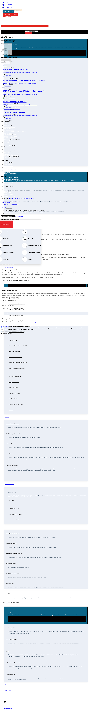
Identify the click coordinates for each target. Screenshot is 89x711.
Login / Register (8, 11)
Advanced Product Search (12, 10)
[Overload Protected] (6, 47)
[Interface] (25, 29)
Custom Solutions (8, 164)
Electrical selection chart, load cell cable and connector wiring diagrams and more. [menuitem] (27, 577)
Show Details (16, 107)
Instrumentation (7, 133)
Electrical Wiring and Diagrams (13, 573)
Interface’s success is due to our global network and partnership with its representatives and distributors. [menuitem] (32, 537)
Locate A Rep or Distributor (10, 157)
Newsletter (6, 191)
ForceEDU (8, 593)
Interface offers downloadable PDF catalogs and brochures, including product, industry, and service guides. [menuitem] (32, 547)
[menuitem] (46, 190)
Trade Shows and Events (11, 639)
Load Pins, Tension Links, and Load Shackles (14, 131)
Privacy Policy (32, 322)
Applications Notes (10, 186)
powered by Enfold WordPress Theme (24, 198)
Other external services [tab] (7, 285)
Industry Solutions (8, 166)
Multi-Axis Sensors (8, 128)
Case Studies (6, 170)
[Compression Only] (6, 49)
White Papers (9, 208)
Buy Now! (7, 72)
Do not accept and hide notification (21, 326)
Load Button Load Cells (9, 127)
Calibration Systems (8, 141)
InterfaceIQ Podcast (10, 674)
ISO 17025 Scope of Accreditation (13, 433)
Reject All (12, 216)
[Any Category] (6, 43)
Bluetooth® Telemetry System (11, 137)
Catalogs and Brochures (11, 543)
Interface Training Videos (10, 173)
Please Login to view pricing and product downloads (23, 72)
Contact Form (6, 152)
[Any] (5, 60)
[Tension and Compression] (6, 54)
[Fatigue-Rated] (6, 46)
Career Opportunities (9, 154)
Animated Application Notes (10, 169)
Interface (10, 198)
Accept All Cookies (5, 216)
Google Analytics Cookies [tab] (7, 264)
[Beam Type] (5, 61)
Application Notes (8, 167)
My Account (7, 13)
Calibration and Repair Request (11, 179)
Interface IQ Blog (7, 192)
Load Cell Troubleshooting (12, 465)
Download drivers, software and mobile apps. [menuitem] (18, 567)
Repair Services (9, 453)
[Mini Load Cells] (6, 48)
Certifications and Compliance (13, 662)
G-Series (5, 144)
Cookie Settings (19, 216)
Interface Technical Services (12, 424)
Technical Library (10, 583)
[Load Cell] (5, 63)
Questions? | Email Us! (10, 14)
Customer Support (8, 151)
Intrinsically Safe (7, 139)
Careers (7, 651)
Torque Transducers (8, 130)
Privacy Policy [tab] (4, 313)
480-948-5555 (7, 16)
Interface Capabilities (11, 628)
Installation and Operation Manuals (14, 553)
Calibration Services (10, 443)
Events (5, 189)
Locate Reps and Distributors (12, 533)
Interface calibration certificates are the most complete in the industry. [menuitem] (24, 437)
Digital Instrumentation (9, 134)
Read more (8, 75)
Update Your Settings (6, 326)
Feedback (5, 149)
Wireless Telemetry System (10, 136)
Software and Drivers (11, 563)
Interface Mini (7, 125)
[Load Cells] (6, 44)
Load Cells (6, 124)
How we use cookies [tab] (6, 226)
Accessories (6, 142)
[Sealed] (6, 53)
